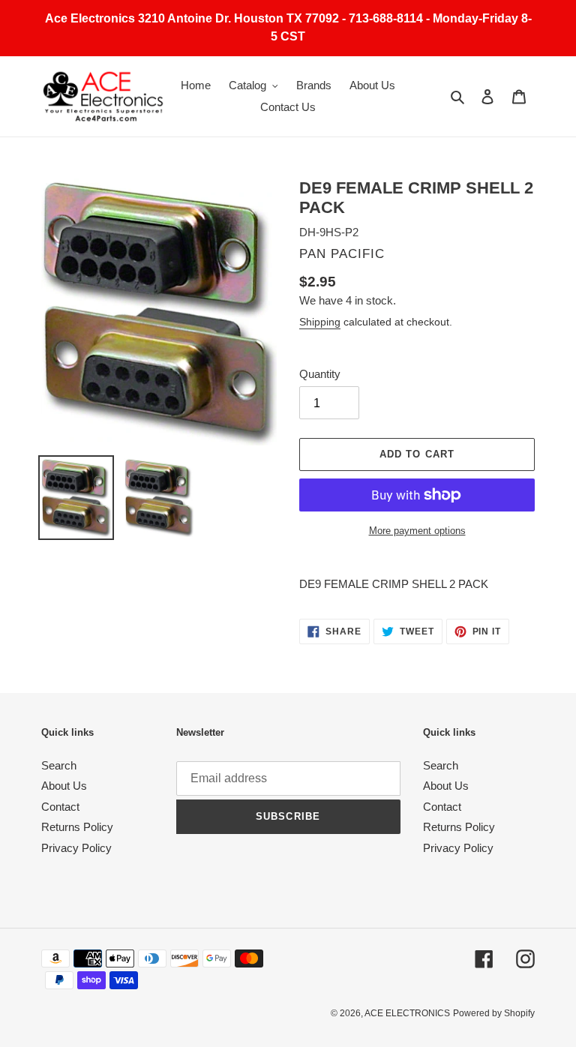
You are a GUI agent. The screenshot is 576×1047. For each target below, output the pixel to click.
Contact (60, 806)
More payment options (417, 530)
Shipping (319, 322)
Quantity (319, 374)
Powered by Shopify (494, 1013)
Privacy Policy (76, 848)
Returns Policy (77, 826)
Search (58, 765)
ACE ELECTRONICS (407, 1013)
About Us (64, 785)
